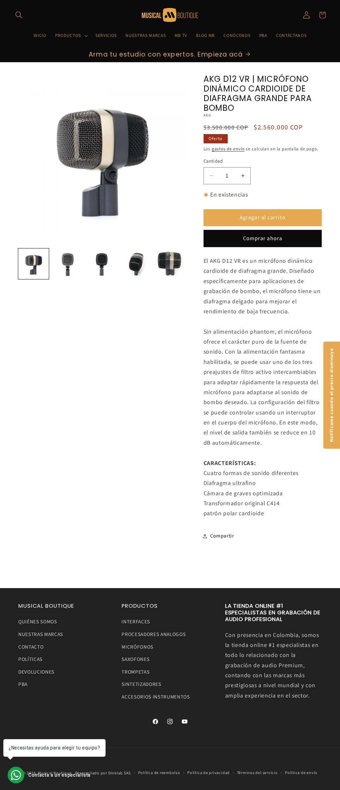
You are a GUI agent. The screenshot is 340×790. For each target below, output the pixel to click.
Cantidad (213, 161)
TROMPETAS (135, 672)
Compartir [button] (222, 536)
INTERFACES (136, 621)
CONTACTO (30, 647)
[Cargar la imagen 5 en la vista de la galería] (170, 263)
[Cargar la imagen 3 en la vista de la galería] (101, 263)
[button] (19, 15)
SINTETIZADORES (141, 684)
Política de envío (301, 773)
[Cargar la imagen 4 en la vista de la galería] (136, 263)
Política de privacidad (208, 773)
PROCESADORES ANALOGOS (154, 634)
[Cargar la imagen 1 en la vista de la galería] (33, 263)
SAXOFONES (135, 659)
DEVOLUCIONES (36, 672)
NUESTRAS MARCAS (40, 634)
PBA (23, 684)
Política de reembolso (159, 773)
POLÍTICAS (30, 659)
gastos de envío (228, 149)
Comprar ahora (262, 238)
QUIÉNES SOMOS (37, 621)
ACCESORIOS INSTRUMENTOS (156, 697)
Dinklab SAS (119, 773)
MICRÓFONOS (137, 647)
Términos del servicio (257, 773)
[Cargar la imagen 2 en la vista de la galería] (67, 263)
